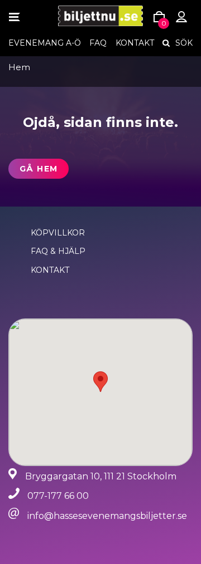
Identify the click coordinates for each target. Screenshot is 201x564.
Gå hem (39, 169)
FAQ (98, 43)
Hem (19, 67)
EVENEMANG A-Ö (44, 43)
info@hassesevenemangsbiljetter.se (107, 516)
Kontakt (135, 43)
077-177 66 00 (58, 496)
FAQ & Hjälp (58, 251)
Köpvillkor (58, 233)
